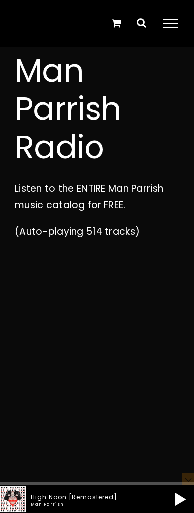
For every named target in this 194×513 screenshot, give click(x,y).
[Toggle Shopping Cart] (116, 23)
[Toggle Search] (141, 23)
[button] (180, 499)
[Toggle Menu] (170, 23)
